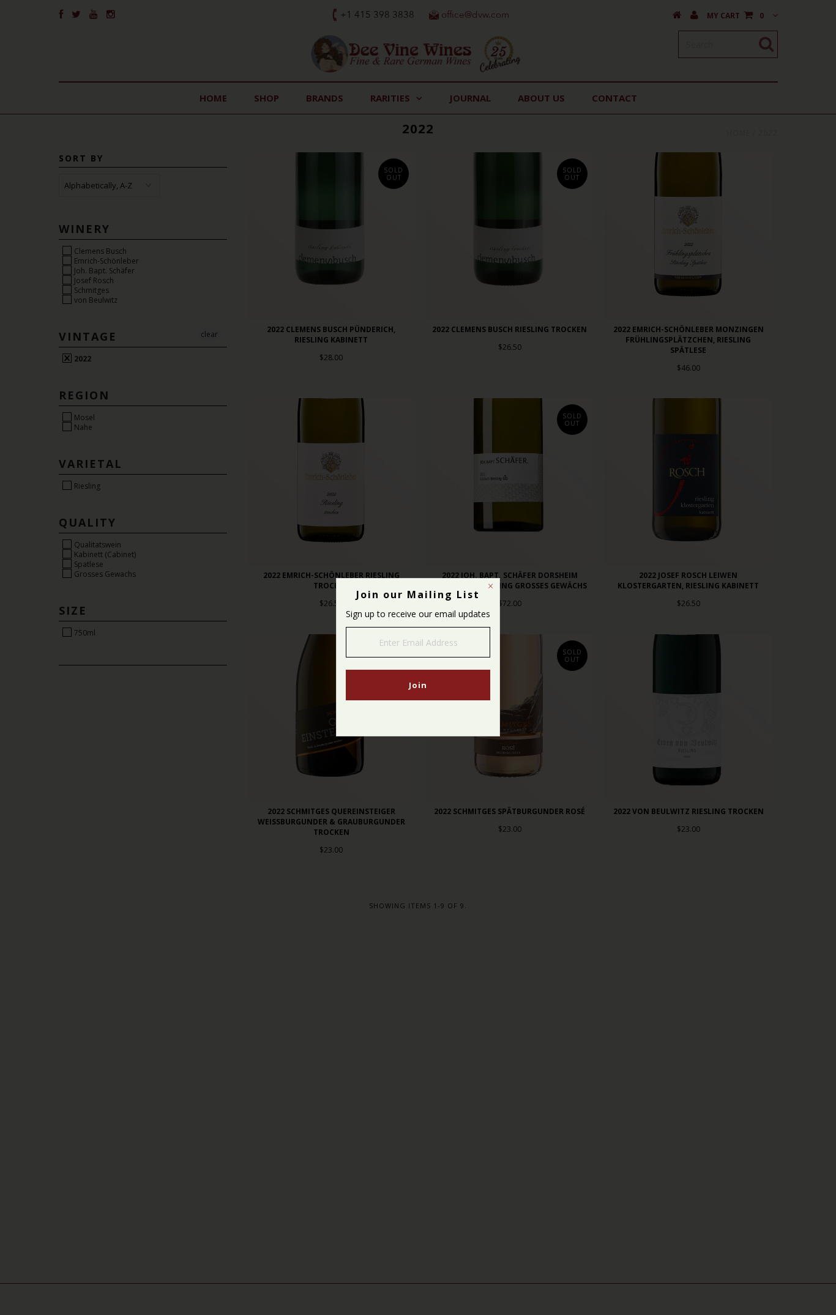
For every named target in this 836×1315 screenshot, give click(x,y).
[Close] (490, 588)
